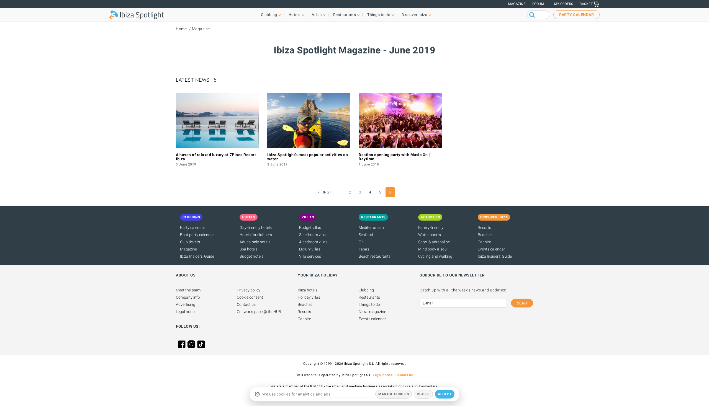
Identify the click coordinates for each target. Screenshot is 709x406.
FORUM (538, 4)
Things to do (369, 304)
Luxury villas (309, 249)
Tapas (364, 249)
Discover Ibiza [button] (414, 14)
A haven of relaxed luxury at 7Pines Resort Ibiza (216, 156)
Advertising (185, 304)
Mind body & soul (433, 249)
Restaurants (369, 297)
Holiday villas (309, 297)
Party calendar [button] (576, 14)
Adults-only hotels (255, 242)
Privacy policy (248, 290)
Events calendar (491, 249)
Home (181, 29)
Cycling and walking (435, 256)
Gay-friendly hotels (256, 227)
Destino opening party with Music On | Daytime (394, 156)
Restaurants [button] (344, 14)
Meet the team (188, 290)
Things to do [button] (378, 14)
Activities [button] (430, 217)
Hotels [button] (294, 14)
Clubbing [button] (269, 14)
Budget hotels (251, 256)
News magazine (372, 311)
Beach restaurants (375, 256)
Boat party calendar (197, 234)
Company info (188, 297)
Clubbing (366, 290)
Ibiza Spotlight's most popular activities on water (307, 156)
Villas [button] (317, 14)
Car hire (484, 242)
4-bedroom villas (313, 242)
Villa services (310, 256)
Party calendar (192, 227)
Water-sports (429, 234)
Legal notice (186, 311)
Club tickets (190, 242)
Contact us (246, 304)
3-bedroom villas (313, 234)
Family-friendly (430, 227)
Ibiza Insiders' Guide (197, 256)
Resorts (484, 227)
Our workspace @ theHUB (259, 311)
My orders (563, 4)
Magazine (517, 4)
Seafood (366, 234)
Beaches (485, 234)
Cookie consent (250, 297)
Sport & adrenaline (434, 242)
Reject (423, 394)
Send (522, 303)
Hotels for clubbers (256, 234)
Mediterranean (371, 227)
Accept (444, 394)
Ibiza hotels (307, 290)
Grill (362, 242)
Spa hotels (249, 249)
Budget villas (310, 227)
